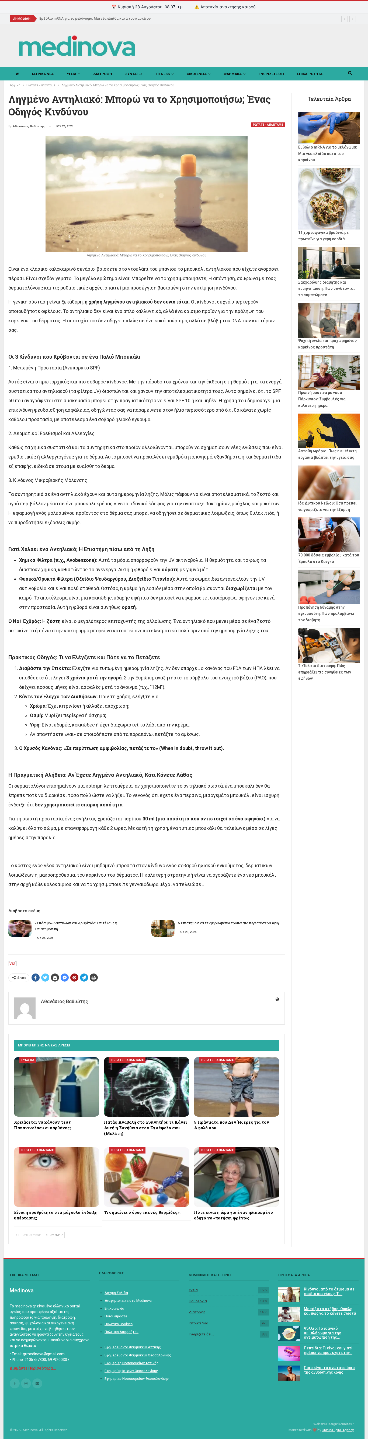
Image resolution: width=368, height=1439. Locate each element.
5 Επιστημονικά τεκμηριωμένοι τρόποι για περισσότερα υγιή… (229, 922)
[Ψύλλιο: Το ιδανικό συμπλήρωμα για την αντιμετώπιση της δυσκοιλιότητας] (289, 1333)
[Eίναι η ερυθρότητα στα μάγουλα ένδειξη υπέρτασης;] (56, 1177)
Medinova (22, 1290)
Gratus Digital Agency (338, 1430)
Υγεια (71, 74)
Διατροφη (102, 74)
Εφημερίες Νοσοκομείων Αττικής (131, 1363)
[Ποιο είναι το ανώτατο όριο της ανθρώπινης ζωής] (289, 1373)
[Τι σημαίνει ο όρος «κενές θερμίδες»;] (146, 1177)
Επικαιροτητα (309, 74)
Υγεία (193, 1290)
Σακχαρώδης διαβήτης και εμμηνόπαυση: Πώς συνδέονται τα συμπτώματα (326, 288)
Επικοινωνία (114, 1308)
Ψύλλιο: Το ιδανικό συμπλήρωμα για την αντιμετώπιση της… (322, 1333)
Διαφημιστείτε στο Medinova (128, 1301)
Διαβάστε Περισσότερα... (33, 1368)
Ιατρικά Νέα (198, 1323)
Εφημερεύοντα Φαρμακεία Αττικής (133, 1347)
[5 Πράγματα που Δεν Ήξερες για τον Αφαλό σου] (236, 1087)
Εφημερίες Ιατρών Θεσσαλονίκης (131, 1371)
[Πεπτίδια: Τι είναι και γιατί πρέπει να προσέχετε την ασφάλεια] (289, 1353)
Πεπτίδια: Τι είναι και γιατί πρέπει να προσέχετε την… (328, 1350)
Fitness (163, 74)
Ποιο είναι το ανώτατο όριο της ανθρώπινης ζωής (329, 1370)
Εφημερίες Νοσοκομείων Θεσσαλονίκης (137, 1379)
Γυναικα (27, 1060)
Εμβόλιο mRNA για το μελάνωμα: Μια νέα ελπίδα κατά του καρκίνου (95, 18)
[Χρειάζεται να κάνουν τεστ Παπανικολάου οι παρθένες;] (56, 1087)
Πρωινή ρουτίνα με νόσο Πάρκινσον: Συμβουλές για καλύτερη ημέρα (322, 399)
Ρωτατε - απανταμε (268, 124)
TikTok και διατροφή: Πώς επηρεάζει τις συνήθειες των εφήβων (324, 672)
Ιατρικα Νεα (43, 74)
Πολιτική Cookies (119, 1324)
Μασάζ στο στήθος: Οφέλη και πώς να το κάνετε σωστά (330, 1311)
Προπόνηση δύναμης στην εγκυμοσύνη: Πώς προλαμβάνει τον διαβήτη (326, 613)
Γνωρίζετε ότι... (201, 1334)
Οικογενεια (197, 74)
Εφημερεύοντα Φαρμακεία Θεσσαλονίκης (138, 1355)
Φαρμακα (233, 74)
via (12, 963)
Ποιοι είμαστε (116, 1316)
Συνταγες (134, 74)
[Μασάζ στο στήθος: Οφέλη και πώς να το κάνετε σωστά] (289, 1314)
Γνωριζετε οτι (271, 74)
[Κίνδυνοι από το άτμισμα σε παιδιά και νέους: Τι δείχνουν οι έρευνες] (289, 1294)
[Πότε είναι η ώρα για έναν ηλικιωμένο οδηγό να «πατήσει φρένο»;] (236, 1177)
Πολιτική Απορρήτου (121, 1332)
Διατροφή (197, 1312)
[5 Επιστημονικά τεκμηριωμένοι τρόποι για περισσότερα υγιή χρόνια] (163, 928)
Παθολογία (198, 1301)
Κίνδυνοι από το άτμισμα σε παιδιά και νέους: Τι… (329, 1291)
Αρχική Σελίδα (116, 1293)
